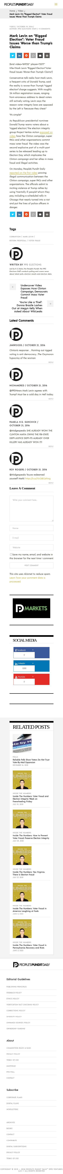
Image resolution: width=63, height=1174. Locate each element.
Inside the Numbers (22, 793)
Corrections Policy (16, 1011)
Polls (15, 757)
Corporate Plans (14, 1097)
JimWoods (16, 345)
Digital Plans (13, 1103)
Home (12, 10)
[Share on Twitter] (12, 55)
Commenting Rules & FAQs (19, 1048)
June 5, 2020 (18, 914)
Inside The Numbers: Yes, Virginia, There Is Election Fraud (29, 873)
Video (20, 10)
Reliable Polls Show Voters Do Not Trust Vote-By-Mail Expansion (31, 760)
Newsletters (12, 1109)
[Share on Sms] (33, 55)
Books (9, 1128)
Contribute (12, 1140)
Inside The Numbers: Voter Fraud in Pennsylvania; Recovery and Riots (29, 946)
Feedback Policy (14, 993)
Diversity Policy (14, 1017)
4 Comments (44, 29)
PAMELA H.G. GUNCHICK (23, 421)
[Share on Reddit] (26, 55)
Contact (10, 1078)
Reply (51, 362)
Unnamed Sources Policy (18, 1023)
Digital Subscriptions (17, 1146)
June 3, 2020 (18, 950)
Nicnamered (17, 385)
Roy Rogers (17, 469)
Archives (11, 1122)
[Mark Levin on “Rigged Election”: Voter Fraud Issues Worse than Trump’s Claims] (18, 253)
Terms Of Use (13, 1060)
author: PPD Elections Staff (23, 29)
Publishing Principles (17, 987)
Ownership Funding (16, 1029)
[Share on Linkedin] (19, 55)
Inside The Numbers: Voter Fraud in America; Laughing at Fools (29, 909)
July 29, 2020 (18, 841)
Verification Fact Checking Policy (23, 1005)
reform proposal (18, 241)
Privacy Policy (13, 1054)
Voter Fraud (34, 241)
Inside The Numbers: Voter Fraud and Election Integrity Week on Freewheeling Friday (30, 799)
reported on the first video (24, 172)
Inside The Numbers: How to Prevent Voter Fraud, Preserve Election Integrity (31, 836)
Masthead (11, 1066)
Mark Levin (28, 237)
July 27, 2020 (18, 877)
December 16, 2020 (20, 765)
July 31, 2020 (18, 804)
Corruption (15, 237)
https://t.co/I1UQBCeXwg (38, 478)
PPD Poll (11, 1072)
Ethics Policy (13, 999)
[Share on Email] (40, 55)
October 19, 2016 (25, 27)
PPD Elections (32, 264)
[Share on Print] (47, 55)
